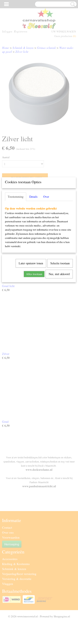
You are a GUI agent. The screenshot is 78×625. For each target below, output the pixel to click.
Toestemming (16, 197)
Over (46, 197)
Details (33, 197)
